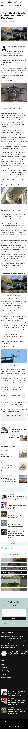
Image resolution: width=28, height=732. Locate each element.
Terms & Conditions (6, 678)
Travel (15, 479)
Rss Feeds (4, 674)
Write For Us (4, 681)
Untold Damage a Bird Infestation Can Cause (13, 419)
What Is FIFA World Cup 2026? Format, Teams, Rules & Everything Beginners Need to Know (16, 534)
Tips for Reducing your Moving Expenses (7, 457)
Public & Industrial (6, 22)
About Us (3, 664)
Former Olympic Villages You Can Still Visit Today (9, 482)
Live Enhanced (9, 548)
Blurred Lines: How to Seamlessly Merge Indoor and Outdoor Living (16, 516)
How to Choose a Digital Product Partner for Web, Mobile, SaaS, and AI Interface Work (17, 498)
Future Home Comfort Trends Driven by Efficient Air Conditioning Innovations (16, 525)
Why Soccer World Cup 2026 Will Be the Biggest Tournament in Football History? (17, 507)
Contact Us (4, 668)
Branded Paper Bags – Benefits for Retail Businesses (7, 469)
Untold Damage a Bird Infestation (11, 415)
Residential (4, 454)
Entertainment (5, 478)
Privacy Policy (5, 671)
